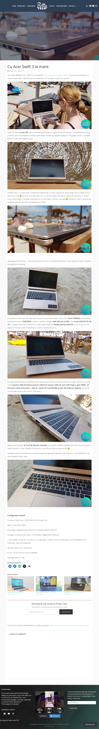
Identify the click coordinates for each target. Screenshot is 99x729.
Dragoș (52, 726)
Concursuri (31, 6)
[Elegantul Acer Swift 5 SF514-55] (77, 583)
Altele (51, 6)
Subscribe (73, 708)
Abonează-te (66, 612)
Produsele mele (61, 6)
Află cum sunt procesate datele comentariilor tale (69, 625)
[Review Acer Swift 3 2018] (20, 583)
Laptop (22, 71)
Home (14, 6)
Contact (71, 6)
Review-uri (20, 6)
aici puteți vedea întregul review (55, 75)
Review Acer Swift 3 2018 (15, 592)
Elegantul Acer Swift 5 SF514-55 (74, 592)
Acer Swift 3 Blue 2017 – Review (46, 592)
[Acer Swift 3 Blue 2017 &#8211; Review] (49, 583)
